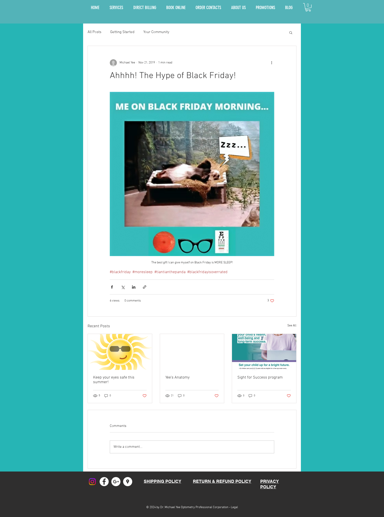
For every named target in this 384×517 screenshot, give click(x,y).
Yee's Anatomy (177, 377)
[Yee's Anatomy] (192, 352)
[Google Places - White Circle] (127, 481)
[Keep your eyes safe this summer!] (120, 352)
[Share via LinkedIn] (134, 287)
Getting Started (122, 32)
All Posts (94, 32)
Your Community (156, 32)
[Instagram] (92, 481)
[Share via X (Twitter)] (123, 287)
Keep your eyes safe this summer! (113, 380)
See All (291, 326)
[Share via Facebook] (112, 287)
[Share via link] (144, 287)
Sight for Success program (260, 377)
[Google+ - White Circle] (115, 481)
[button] (308, 7)
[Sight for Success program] (264, 352)
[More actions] (271, 62)
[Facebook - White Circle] (104, 481)
